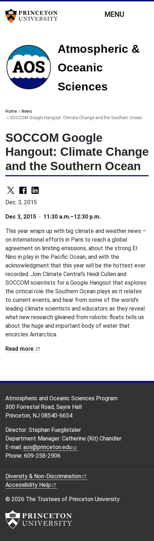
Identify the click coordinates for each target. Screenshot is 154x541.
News (26, 111)
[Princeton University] (34, 16)
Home (11, 111)
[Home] (31, 69)
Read (20, 348)
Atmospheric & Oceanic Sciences (99, 67)
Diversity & (43, 476)
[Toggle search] (144, 14)
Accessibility (28, 484)
